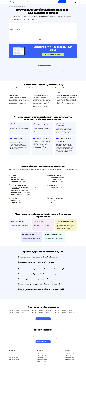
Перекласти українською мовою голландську (43, 68)
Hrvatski (56, 336)
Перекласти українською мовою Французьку (20, 70)
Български (57, 334)
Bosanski (34, 334)
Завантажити (62, 2)
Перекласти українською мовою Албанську (19, 310)
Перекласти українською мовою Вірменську (65, 310)
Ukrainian (39, 25)
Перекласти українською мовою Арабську (41, 310)
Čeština (10, 338)
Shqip (10, 333)
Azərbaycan (57, 333)
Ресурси (37, 1)
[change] (43, 25)
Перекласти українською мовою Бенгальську (65, 312)
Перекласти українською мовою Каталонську (65, 315)
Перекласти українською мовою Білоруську (42, 312)
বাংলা (9, 334)
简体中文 (10, 336)
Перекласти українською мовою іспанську (43, 70)
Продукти (31, 1)
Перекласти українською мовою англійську (20, 68)
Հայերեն (34, 333)
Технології (25, 1)
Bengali (46, 25)
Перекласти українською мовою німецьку (66, 70)
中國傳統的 (34, 336)
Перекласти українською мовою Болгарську (42, 315)
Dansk (33, 338)
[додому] (9, 6)
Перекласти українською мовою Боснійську (19, 315)
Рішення (20, 1)
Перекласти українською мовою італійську (66, 68)
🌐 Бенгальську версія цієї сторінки (43, 65)
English (56, 338)
